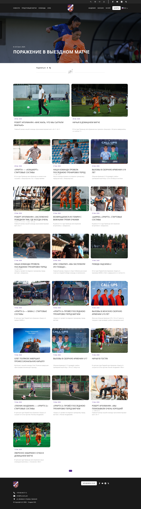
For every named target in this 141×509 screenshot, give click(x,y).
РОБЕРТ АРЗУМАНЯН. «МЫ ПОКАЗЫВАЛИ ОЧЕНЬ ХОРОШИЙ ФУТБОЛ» (107, 407)
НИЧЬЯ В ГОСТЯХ (100, 358)
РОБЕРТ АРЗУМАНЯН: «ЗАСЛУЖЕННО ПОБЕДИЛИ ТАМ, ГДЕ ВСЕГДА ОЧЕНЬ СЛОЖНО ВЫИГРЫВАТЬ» (31, 219)
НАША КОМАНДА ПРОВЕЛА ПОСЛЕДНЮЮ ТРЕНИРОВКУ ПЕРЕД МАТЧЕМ (69, 171)
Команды (42, 8)
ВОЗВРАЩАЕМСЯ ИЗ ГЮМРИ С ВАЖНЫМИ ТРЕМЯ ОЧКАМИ (67, 218)
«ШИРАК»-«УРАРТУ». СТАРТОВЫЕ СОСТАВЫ (107, 218)
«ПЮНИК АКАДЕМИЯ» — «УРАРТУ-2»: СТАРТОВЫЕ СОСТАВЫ (31, 407)
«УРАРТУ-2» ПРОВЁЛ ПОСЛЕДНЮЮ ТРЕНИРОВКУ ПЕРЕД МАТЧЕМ (69, 312)
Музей (108, 8)
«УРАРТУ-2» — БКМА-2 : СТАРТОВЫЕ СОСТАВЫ (30, 312)
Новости (16, 8)
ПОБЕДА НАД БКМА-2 (101, 264)
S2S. (35, 502)
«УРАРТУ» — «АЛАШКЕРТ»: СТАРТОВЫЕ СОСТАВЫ (26, 171)
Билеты (116, 8)
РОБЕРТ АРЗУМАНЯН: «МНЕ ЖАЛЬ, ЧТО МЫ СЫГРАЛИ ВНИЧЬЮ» (38, 123)
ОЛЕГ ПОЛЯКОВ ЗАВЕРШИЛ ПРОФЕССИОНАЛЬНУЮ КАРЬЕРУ (29, 360)
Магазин (101, 8)
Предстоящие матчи (29, 8)
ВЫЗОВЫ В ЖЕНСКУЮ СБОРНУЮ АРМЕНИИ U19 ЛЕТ (107, 312)
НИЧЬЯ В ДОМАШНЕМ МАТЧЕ (86, 122)
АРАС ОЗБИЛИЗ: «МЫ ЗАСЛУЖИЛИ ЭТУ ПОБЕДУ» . (69, 265)
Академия (92, 8)
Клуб (49, 8)
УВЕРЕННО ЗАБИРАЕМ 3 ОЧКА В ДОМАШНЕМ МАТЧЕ (29, 454)
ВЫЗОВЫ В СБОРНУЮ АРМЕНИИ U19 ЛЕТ (109, 171)
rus (125, 8)
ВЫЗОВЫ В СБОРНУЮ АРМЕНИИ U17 (70, 358)
